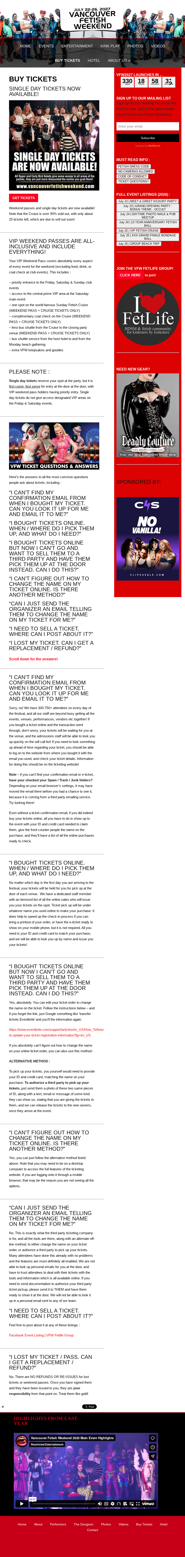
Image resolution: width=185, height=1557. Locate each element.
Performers (58, 1524)
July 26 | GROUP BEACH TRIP (139, 243)
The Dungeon (83, 1524)
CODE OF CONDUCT (132, 176)
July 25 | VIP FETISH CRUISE (138, 230)
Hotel (163, 1524)
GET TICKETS (23, 198)
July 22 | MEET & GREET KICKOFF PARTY (147, 201)
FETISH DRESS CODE (133, 166)
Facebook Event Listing (26, 1335)
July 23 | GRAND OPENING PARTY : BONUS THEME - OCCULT (147, 207)
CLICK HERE (130, 275)
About (38, 1524)
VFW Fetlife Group (60, 1335)
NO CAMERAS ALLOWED (135, 171)
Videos (123, 1524)
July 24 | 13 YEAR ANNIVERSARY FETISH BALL (148, 224)
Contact (92, 1530)
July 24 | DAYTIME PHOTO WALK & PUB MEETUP (148, 215)
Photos (106, 1524)
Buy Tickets (144, 1524)
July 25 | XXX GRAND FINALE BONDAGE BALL (148, 237)
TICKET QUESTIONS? (133, 181)
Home (22, 1524)
